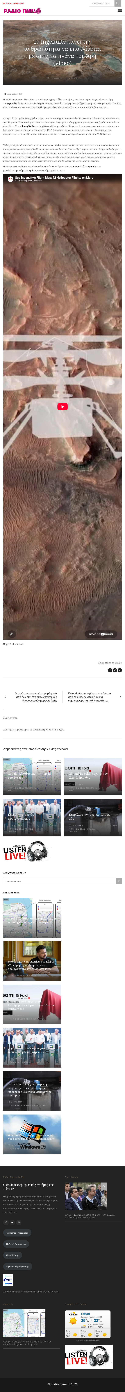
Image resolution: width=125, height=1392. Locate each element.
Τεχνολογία (31, 788)
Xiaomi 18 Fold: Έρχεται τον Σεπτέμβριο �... (88, 776)
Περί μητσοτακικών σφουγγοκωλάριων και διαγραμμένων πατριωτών (31, 1050)
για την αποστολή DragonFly (80, 166)
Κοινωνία (90, 829)
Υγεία (10, 790)
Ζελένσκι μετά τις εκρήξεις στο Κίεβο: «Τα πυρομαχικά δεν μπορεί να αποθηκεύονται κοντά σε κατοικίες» (31, 965)
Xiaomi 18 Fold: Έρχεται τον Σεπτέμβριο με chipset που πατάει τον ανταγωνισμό (31, 1005)
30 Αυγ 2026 (16, 784)
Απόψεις (29, 829)
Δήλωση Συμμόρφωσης (17, 1266)
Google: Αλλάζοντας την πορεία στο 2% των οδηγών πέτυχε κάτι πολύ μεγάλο (32, 920)
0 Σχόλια (52, 784)
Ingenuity (11, 103)
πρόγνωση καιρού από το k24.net (88, 1340)
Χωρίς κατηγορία (33, 976)
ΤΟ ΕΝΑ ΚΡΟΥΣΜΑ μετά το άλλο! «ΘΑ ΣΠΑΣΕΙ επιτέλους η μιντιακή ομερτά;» (90, 1216)
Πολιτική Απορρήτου (16, 1244)
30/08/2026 (17, 929)
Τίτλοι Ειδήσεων (16, 788)
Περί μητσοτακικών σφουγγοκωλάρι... (21, 817)
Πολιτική (12, 831)
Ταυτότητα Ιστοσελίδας (17, 1233)
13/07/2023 (73, 1224)
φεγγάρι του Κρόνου (26, 170)
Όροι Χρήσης (12, 1255)
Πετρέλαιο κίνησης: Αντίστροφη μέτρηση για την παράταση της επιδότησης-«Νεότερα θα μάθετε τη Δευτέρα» (30, 1090)
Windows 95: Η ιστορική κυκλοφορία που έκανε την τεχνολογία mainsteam (31, 1136)
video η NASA (27, 126)
